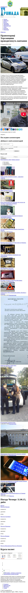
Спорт (5, 27)
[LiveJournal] (13, 129)
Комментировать (8, 128)
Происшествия (7, 25)
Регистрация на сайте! (6, 159)
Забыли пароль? (16, 159)
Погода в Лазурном (17, 545)
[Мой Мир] (5, 129)
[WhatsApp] (17, 129)
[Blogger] (9, 129)
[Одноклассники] (3, 129)
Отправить (3, 158)
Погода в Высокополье (6, 545)
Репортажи (6, 29)
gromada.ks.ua (4, 6)
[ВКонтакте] (1, 129)
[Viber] (15, 129)
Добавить (17, 151)
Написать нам (6, 585)
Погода (2, 505)
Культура (5, 28)
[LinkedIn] (11, 129)
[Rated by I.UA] (6, 571)
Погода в (5, 506)
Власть (5, 22)
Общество (5, 20)
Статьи (10, 179)
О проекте (5, 584)
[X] (7, 129)
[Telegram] (21, 129)
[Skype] (19, 129)
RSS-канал (6, 586)
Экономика (6, 24)
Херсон (5, 19)
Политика (5, 23)
